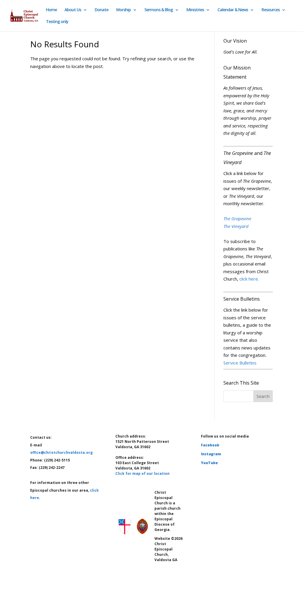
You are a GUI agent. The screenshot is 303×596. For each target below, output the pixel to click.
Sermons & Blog (158, 10)
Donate (101, 10)
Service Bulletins (240, 363)
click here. (249, 279)
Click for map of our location (142, 473)
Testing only (57, 22)
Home (51, 10)
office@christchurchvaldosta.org (61, 452)
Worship (123, 10)
